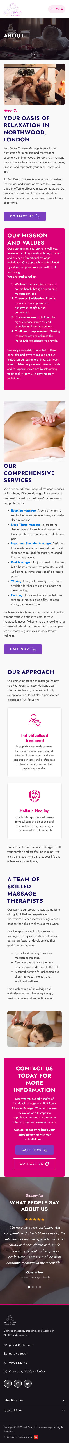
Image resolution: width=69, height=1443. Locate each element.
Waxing (16, 581)
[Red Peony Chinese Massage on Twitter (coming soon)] (28, 1384)
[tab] (29, 1287)
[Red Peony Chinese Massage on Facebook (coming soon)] (8, 1384)
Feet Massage (20, 562)
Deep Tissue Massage (25, 525)
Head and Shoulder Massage (31, 543)
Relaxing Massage (23, 510)
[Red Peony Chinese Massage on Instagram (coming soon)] (18, 1384)
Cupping (17, 595)
